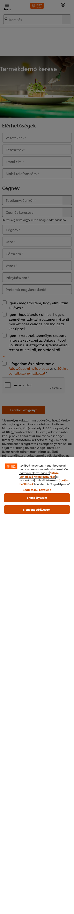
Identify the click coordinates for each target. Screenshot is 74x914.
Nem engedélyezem (37, 509)
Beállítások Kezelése (37, 489)
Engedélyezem (37, 497)
